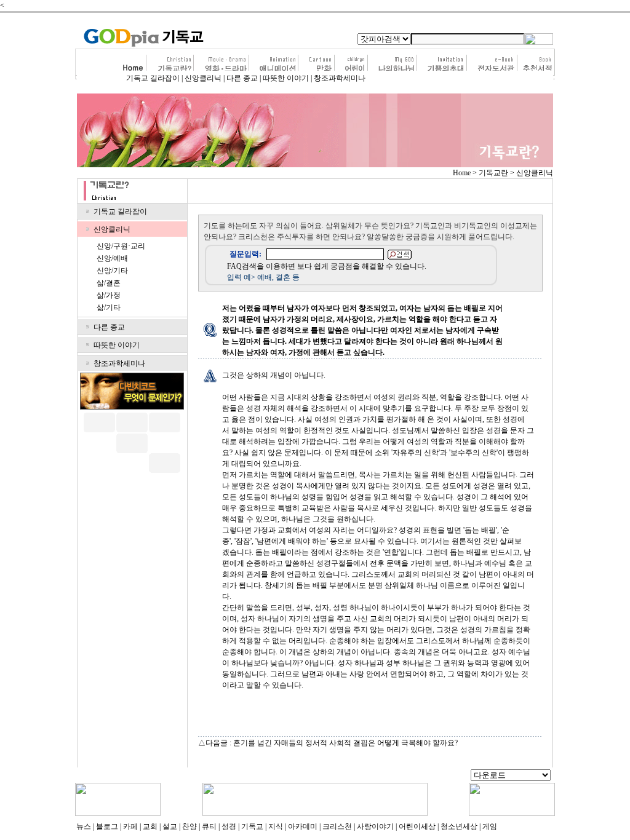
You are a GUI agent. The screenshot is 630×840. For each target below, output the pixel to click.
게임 (489, 826)
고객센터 (150, 776)
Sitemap (392, 776)
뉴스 (83, 826)
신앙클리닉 (203, 78)
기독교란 (493, 172)
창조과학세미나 (339, 78)
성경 (228, 826)
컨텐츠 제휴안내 (297, 776)
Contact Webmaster (437, 776)
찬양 (189, 826)
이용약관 (185, 776)
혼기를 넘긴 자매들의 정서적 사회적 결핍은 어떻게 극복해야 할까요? (345, 743)
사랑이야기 (375, 826)
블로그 (107, 826)
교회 (150, 826)
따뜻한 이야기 (286, 78)
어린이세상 (417, 826)
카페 (130, 826)
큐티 (209, 826)
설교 (169, 826)
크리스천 (337, 826)
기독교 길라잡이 (153, 78)
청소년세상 (459, 826)
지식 (275, 826)
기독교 (252, 826)
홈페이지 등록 (352, 776)
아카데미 (302, 826)
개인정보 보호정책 (235, 776)
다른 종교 (242, 78)
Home (462, 172)
